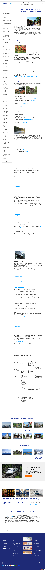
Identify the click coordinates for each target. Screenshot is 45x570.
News (35, 538)
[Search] (36, 4)
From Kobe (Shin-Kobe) (6, 64)
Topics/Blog (15, 555)
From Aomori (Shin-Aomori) (7, 20)
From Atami (4, 21)
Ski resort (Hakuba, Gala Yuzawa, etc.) (6, 155)
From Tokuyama (5, 126)
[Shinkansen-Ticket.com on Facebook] (38, 563)
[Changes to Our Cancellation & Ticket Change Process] (36, 493)
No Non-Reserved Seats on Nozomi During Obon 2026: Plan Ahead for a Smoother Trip (22, 500)
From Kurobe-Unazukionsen (7, 71)
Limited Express (5, 150)
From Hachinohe (5, 32)
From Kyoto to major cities (19, 287)
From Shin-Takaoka (5, 114)
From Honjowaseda (5, 43)
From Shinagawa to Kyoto (19, 281)
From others (4, 545)
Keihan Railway (17, 215)
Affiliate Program (36, 555)
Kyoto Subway (17, 186)
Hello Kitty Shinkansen (6, 147)
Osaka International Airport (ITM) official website (23, 316)
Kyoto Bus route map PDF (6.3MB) (33, 224)
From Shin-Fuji (4, 108)
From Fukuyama (5, 29)
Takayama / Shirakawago (6, 548)
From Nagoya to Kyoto (18, 276)
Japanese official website (29, 117)
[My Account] (38, 4)
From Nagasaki (4, 85)
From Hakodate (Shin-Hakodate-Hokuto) (6, 36)
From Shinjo (4, 119)
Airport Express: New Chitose (7, 14)
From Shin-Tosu (5, 115)
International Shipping (6, 148)
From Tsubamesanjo (5, 132)
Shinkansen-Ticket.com (9, 516)
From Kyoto (4, 74)
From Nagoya (4, 87)
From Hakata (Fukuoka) (6, 34)
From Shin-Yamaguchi (6, 116)
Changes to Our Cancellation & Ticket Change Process (35, 500)
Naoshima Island (5, 153)
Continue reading (6, 507)
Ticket (23, 2)
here (24, 235)
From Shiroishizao (5, 121)
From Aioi (4, 16)
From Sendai (4, 105)
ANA (15, 327)
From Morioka (4, 81)
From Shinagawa (5, 118)
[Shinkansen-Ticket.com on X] (42, 563)
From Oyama (4, 101)
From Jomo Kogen (5, 53)
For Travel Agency (37, 556)
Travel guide (26, 4)
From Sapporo (4, 104)
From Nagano (4, 83)
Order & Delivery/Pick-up (17, 538)
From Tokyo (4, 128)
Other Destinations (5, 553)
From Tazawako (5, 125)
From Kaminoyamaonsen (6, 59)
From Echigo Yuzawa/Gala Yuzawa (6, 25)
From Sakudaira (5, 102)
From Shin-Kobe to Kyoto (19, 278)
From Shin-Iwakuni (5, 109)
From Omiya (4, 98)
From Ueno (4, 136)
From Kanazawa (5, 60)
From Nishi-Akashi (5, 91)
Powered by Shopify (16, 568)
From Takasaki (4, 123)
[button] (43, 569)
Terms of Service (36, 543)
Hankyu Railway (17, 214)
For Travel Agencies (16, 556)
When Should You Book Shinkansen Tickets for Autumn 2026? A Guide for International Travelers (8, 501)
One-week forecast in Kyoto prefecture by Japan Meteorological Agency (26, 76)
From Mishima (4, 80)
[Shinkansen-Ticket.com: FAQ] (27, 554)
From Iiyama (4, 46)
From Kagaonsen (5, 54)
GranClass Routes (5, 146)
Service (28, 2)
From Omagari (4, 97)
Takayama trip (4, 158)
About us (35, 540)
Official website (36, 98)
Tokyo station (15, 550)
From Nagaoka (4, 84)
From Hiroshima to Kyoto (19, 279)
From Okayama (4, 95)
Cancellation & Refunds (37, 550)
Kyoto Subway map (18, 187)
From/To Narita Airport (6, 546)
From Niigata (4, 90)
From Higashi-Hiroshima (6, 39)
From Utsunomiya (5, 139)
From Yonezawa (5, 144)
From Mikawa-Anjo (5, 78)
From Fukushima (5, 28)
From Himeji (4, 40)
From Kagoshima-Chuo (6, 56)
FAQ (32, 4)
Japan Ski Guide (15, 553)
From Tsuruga (4, 133)
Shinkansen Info (19, 4)
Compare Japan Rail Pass (17, 546)
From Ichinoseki (5, 45)
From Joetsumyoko (5, 52)
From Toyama (4, 129)
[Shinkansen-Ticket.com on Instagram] (40, 563)
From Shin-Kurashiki (5, 111)
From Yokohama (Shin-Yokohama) (6, 143)
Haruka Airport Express (19, 341)
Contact (35, 553)
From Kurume (4, 73)
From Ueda (4, 135)
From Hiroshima (5, 42)
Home (20, 2)
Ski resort (4, 551)
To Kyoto (3, 159)
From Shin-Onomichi (5, 112)
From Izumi (4, 50)
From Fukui (4, 27)
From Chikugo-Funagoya (6, 23)
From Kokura (4, 66)
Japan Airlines (17, 326)
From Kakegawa (5, 57)
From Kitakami (4, 63)
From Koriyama (4, 67)
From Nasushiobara (5, 88)
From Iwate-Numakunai (6, 49)
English (40, 0)
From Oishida (4, 94)
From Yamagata (5, 140)
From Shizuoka (4, 122)
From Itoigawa (4, 47)
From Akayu (4, 17)
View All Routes (28, 476)
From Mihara (4, 77)
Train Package (4, 161)
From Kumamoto (5, 70)
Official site (31, 148)
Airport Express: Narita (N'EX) (7, 13)
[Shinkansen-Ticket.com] (7, 3)
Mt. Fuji (3, 151)
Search (3, 554)
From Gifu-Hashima (5, 31)
